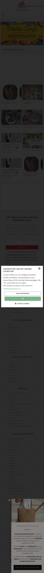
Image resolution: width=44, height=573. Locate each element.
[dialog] (22, 286)
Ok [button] (23, 299)
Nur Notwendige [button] (22, 293)
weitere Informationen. (24, 286)
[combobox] (39, 268)
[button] (22, 289)
